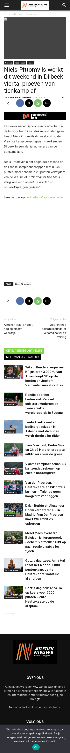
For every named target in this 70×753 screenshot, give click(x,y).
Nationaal (31, 14)
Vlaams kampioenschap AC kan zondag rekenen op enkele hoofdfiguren (45, 468)
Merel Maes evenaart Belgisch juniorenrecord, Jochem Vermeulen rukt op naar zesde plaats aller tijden (45, 542)
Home (7, 14)
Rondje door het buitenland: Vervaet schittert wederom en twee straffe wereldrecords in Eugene (44, 404)
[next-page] (12, 615)
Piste (30, 62)
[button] (6, 5)
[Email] (47, 103)
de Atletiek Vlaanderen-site (44, 197)
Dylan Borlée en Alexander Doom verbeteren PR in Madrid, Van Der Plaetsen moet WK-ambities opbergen (44, 514)
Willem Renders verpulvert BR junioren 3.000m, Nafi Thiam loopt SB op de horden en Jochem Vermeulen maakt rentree (45, 376)
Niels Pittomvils (23, 284)
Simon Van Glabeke (20, 97)
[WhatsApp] (38, 103)
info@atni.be (52, 707)
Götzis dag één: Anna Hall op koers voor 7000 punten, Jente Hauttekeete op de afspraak (44, 597)
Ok (36, 747)
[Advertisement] (35, 240)
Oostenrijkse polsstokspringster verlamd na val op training (54, 331)
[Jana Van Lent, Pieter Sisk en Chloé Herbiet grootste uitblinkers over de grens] (13, 449)
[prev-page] (6, 615)
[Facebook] (20, 103)
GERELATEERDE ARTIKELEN (24, 350)
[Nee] (65, 739)
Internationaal (11, 570)
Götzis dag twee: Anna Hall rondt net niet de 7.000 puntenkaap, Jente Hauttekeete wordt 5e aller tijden (45, 569)
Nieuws (18, 14)
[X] (29, 103)
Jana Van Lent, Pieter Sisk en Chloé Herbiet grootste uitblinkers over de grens (45, 449)
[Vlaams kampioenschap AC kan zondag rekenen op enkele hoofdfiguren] (13, 468)
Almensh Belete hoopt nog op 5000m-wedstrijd (18, 329)
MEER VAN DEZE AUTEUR (22, 357)
